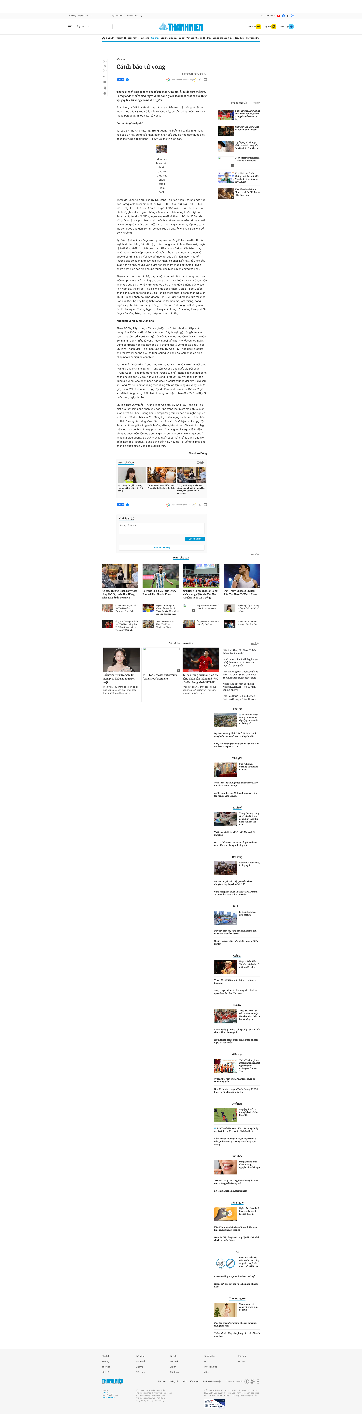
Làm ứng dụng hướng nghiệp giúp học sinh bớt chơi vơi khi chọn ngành (237, 1031)
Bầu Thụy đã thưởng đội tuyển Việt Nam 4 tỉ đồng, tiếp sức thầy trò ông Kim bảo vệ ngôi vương (235, 1141)
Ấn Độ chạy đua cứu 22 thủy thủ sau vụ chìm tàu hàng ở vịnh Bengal (235, 794)
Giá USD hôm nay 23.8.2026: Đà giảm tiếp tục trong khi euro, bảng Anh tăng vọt (236, 844)
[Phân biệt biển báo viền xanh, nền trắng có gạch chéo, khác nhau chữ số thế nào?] (225, 1263)
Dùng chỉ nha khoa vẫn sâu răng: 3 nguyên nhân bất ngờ (249, 1164)
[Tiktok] (288, 15)
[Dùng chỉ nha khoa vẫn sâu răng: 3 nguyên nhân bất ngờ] (225, 1167)
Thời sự (119, 38)
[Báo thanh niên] (181, 26)
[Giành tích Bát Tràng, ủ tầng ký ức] (225, 868)
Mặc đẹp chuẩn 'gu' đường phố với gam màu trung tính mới (235, 1324)
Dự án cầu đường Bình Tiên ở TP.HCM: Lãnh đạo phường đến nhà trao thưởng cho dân (235, 734)
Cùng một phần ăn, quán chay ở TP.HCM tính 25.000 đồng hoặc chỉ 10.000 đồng (236, 893)
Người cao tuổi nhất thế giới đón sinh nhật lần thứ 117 (236, 942)
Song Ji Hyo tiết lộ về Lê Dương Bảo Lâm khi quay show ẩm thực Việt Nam (235, 992)
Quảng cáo (174, 1381)
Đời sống (145, 38)
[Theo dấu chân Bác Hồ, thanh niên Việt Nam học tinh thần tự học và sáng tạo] (225, 1016)
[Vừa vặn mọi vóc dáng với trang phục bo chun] (225, 1310)
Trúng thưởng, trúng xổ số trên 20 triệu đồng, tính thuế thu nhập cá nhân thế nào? (249, 819)
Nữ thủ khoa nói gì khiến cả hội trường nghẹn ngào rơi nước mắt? (236, 1041)
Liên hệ (138, 15)
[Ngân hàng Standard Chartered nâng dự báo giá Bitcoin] (225, 1214)
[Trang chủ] (103, 38)
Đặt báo (161, 1381)
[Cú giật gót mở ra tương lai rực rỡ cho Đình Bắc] (225, 1115)
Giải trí (198, 38)
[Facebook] (283, 15)
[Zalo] (292, 15)
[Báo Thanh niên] (112, 1381)
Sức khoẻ (140, 1361)
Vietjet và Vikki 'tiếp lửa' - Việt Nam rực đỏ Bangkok (234, 833)
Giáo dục (173, 38)
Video (231, 38)
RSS (184, 1381)
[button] (104, 61)
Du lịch (182, 38)
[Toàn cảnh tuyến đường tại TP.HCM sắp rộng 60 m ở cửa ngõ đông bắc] (225, 720)
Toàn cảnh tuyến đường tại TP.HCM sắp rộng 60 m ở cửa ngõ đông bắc (248, 718)
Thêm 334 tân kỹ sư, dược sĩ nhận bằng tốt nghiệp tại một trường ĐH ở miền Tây (249, 1066)
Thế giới (128, 38)
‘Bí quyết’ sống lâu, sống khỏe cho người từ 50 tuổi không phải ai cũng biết (236, 1182)
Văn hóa (190, 38)
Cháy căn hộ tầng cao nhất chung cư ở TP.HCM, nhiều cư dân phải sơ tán (236, 745)
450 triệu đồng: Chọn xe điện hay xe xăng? (234, 1276)
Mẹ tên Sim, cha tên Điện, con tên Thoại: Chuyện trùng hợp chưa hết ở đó (233, 883)
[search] (94, 26)
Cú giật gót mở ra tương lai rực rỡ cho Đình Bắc (248, 1112)
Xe (225, 38)
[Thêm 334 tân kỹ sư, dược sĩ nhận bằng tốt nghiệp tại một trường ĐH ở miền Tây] (225, 1066)
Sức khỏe (155, 38)
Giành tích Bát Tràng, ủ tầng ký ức (249, 864)
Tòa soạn (194, 1381)
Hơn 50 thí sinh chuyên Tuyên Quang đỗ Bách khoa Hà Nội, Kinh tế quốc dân (236, 1090)
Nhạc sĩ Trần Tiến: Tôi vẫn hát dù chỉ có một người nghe (249, 964)
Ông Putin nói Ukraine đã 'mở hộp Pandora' (248, 767)
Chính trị (110, 38)
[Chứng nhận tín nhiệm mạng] (214, 1404)
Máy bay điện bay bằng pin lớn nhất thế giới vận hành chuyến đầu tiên (235, 932)
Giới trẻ (164, 38)
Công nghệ (218, 38)
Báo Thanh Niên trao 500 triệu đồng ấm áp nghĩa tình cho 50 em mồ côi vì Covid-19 (236, 1129)
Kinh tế (136, 38)
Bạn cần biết (117, 15)
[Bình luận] (104, 82)
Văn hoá (174, 1361)
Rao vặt (241, 1361)
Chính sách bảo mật (211, 1381)
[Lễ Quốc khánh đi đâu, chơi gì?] (225, 918)
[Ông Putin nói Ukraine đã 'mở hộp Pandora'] (225, 770)
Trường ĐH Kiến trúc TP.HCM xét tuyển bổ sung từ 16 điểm (234, 1080)
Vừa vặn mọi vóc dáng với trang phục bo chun (248, 1307)
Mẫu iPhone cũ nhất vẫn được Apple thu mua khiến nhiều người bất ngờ (235, 1228)
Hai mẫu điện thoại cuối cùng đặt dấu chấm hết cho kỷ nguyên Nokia (236, 1239)
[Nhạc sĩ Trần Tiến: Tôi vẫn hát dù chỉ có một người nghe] (225, 967)
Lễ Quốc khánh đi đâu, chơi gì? (247, 913)
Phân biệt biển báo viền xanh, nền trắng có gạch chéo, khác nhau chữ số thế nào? (249, 1261)
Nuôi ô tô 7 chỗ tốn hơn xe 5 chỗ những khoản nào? (236, 1285)
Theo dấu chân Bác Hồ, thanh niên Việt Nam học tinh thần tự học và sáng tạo (249, 1014)
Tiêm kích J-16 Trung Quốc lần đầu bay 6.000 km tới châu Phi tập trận (236, 784)
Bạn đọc (242, 1356)
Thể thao (207, 38)
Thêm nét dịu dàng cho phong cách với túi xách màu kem (237, 1334)
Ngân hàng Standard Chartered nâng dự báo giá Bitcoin (249, 1211)
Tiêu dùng (239, 38)
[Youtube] (279, 15)
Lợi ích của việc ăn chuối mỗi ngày (230, 1191)
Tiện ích (129, 15)
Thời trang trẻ (252, 38)
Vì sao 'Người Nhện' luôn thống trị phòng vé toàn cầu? (235, 981)
